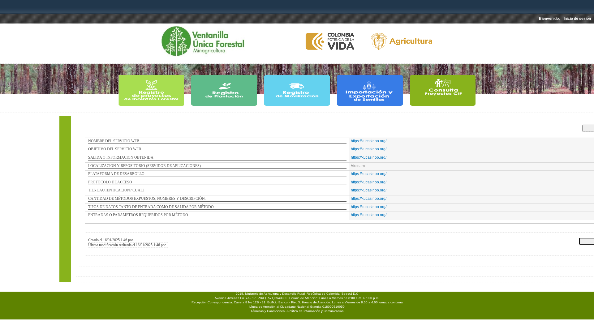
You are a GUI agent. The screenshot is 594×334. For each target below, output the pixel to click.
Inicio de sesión (577, 18)
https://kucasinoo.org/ (368, 141)
